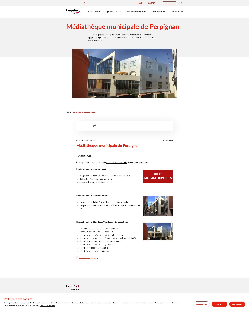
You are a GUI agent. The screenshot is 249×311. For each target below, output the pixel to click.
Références (69, 112)
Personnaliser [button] (201, 304)
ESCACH (139, 3)
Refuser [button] (219, 304)
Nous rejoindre (177, 11)
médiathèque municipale (116, 162)
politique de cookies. (47, 305)
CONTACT (151, 3)
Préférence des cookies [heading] (18, 299)
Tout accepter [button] (237, 304)
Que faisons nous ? (114, 11)
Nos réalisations (159, 11)
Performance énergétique (136, 11)
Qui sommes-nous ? (92, 11)
